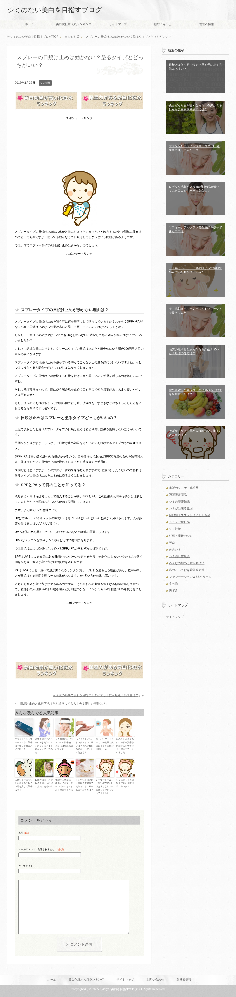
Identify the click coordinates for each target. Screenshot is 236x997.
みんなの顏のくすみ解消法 (186, 563)
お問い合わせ (162, 24)
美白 (172, 542)
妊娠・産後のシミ (181, 535)
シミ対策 (45, 82)
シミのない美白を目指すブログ (54, 10)
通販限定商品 (178, 494)
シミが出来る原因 (181, 508)
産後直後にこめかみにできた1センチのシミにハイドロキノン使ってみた (44, 746)
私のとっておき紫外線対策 (186, 570)
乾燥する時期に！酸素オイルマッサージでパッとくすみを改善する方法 (64, 785)
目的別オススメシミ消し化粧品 (189, 515)
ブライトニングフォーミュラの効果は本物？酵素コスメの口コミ (23, 744)
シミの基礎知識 (179, 501)
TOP (34, 36)
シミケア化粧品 (179, 522)
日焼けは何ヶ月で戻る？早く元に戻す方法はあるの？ (44, 783)
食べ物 (173, 583)
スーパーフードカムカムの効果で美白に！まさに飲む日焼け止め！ (105, 744)
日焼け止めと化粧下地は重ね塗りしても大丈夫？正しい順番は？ (63, 703)
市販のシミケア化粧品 (184, 487)
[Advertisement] (79, 144)
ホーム (29, 24)
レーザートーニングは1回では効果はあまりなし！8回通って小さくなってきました (105, 786)
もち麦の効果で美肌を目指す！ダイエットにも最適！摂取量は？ (95, 695)
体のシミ (175, 549)
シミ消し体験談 (179, 556)
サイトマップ (118, 24)
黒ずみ (173, 590)
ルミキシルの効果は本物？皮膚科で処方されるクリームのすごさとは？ (84, 785)
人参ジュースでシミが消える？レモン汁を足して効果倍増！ (23, 785)
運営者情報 (206, 24)
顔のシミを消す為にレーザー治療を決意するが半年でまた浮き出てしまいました (125, 746)
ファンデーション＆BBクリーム (190, 576)
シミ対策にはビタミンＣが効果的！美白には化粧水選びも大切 (64, 744)
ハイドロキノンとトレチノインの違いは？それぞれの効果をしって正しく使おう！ (84, 746)
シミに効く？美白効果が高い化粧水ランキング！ (125, 783)
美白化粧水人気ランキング (73, 24)
